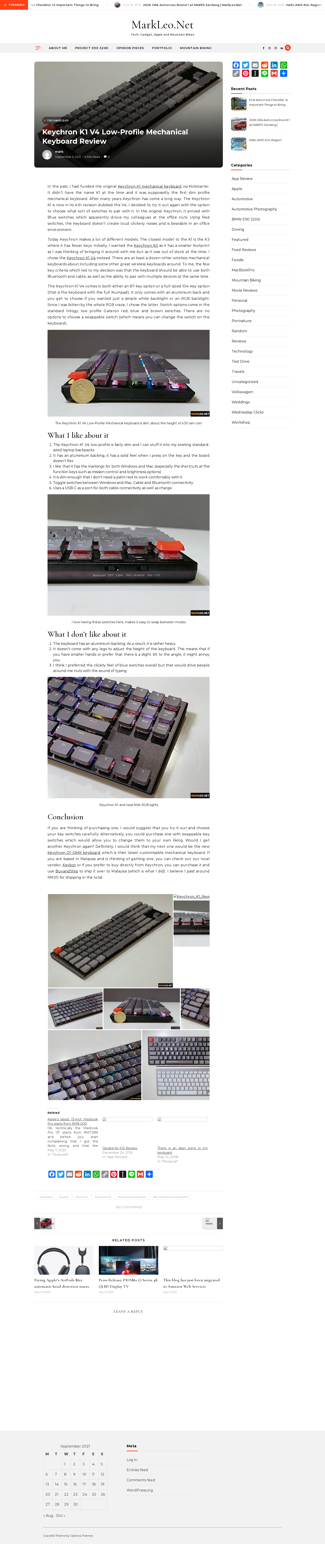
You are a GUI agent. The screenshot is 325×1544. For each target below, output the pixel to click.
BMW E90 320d (246, 219)
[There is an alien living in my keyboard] (182, 1131)
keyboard (46, 1197)
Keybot (69, 865)
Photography (243, 311)
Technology (242, 351)
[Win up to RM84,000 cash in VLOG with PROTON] (44, 1223)
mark (59, 152)
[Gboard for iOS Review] (127, 1131)
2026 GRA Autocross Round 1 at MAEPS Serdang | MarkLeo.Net (269, 123)
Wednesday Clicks (248, 412)
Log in (132, 1460)
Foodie (238, 260)
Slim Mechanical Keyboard (170, 1197)
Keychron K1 (103, 1197)
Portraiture (242, 321)
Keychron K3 (146, 245)
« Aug (48, 1516)
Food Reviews (244, 250)
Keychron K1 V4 (81, 258)
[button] (110, 941)
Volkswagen (242, 392)
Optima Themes (81, 1535)
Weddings (241, 402)
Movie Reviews (244, 290)
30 (75, 1504)
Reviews (239, 341)
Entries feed (137, 1470)
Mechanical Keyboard (132, 1197)
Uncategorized (245, 382)
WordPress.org (140, 1490)
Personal (239, 300)
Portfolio (162, 48)
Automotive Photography (254, 209)
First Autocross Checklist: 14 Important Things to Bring (268, 102)
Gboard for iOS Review (119, 1148)
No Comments (129, 1207)
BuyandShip (66, 871)
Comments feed (141, 1480)
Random (239, 331)
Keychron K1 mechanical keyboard (150, 186)
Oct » (60, 1516)
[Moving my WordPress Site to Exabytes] (213, 1223)
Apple (237, 189)
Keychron (82, 1197)
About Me (58, 48)
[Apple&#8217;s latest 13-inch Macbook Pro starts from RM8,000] (75, 1137)
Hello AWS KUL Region (265, 140)
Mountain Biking (196, 48)
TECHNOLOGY (58, 120)
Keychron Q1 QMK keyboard (74, 853)
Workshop (241, 422)
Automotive (242, 199)
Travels (238, 372)
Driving (238, 229)
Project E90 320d (92, 48)
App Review (242, 179)
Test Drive (240, 361)
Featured (240, 240)
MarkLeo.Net (162, 24)
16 (74, 1484)
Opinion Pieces (130, 48)
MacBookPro (243, 270)
